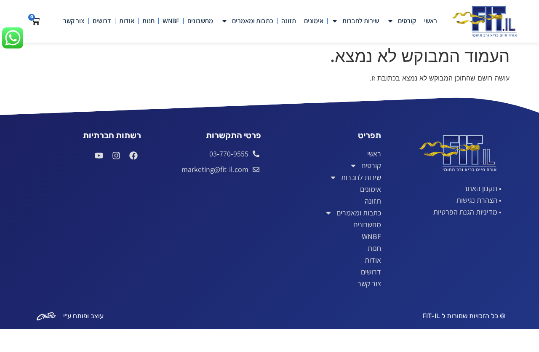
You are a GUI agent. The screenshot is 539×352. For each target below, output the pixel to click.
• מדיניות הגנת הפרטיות (467, 212)
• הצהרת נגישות (478, 200)
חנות (148, 20)
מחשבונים (200, 20)
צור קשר (74, 20)
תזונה (288, 20)
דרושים (102, 20)
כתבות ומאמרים (252, 20)
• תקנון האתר (482, 188)
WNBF (171, 20)
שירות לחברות (360, 20)
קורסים (407, 20)
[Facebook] (133, 155)
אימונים (313, 20)
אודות (126, 20)
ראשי (430, 20)
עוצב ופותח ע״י (83, 316)
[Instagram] (116, 155)
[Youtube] (99, 155)
